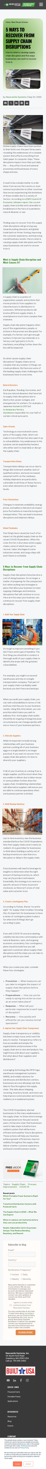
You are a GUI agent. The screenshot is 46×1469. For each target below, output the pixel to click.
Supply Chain (18, 1184)
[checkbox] (21, 1277)
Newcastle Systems (16, 97)
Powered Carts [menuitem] (14, 1392)
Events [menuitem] (10, 1426)
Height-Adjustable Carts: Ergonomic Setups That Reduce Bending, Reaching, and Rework (19, 1230)
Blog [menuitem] (10, 1421)
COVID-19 (24, 1187)
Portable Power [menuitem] (14, 1397)
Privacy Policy (24, 1448)
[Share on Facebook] (5, 103)
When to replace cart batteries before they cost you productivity (20, 1221)
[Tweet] (11, 103)
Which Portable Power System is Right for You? (20, 1197)
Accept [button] (17, 1464)
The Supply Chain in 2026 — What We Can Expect (20, 1213)
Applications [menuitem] (13, 1401)
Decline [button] (28, 1464)
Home (8, 22)
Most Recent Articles (20, 22)
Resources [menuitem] (12, 1417)
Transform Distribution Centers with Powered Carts (19, 1205)
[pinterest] (22, 103)
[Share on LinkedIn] (16, 103)
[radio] (14, 1274)
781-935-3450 (19, 1361)
